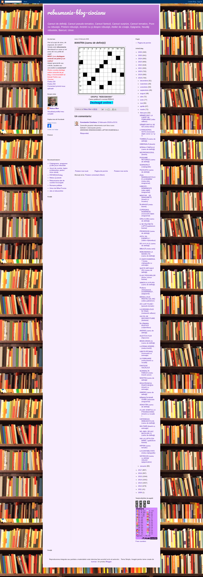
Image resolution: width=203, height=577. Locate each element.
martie (142, 109)
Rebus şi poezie (55, 178)
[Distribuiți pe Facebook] (113, 109)
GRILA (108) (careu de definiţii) (147, 220)
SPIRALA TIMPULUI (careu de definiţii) (147, 148)
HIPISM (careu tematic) (145, 447)
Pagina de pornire (101, 171)
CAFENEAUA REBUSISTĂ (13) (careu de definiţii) (147, 421)
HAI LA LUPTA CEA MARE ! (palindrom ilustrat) (148, 440)
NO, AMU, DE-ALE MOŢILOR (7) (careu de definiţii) (147, 433)
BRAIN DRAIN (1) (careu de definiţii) (147, 342)
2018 (140, 78)
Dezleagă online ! (101, 102)
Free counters (141, 541)
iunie (142, 100)
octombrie (144, 87)
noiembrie (144, 84)
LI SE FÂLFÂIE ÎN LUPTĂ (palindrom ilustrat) (147, 226)
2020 (140, 71)
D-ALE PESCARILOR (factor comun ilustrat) (147, 277)
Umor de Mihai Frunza (58, 188)
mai (141, 103)
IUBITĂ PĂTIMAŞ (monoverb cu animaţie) (146, 353)
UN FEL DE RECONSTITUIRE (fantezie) (147, 318)
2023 (140, 62)
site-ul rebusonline (56, 191)
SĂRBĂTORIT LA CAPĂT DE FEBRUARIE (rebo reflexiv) (147, 118)
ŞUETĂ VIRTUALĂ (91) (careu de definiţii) (147, 270)
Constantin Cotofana (88, 122)
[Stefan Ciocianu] (49, 127)
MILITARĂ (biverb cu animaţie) (147, 427)
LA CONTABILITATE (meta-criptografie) (147, 452)
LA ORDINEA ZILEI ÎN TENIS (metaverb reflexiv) (147, 311)
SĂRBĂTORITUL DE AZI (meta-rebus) (147, 126)
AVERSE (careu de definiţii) (147, 332)
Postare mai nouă (81, 171)
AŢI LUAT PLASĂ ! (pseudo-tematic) (147, 305)
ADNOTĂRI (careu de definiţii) (146, 406)
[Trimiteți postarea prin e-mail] (102, 109)
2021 (140, 68)
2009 (140, 492)
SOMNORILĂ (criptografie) (145, 166)
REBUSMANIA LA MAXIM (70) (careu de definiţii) (147, 254)
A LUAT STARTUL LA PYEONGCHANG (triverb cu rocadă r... (147, 413)
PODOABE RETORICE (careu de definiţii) (147, 160)
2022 (140, 65)
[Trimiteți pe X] (111, 109)
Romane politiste (56, 185)
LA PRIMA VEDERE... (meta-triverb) (148, 347)
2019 (140, 74)
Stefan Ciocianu (51, 123)
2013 (140, 483)
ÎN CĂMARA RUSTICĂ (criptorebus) (145, 325)
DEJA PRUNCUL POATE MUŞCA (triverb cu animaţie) (146, 386)
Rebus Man (54, 108)
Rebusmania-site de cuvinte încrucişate (57, 181)
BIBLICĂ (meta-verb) (147, 249)
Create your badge (52, 129)
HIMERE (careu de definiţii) (147, 393)
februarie (143, 113)
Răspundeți (84, 133)
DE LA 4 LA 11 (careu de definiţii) (148, 244)
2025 (140, 55)
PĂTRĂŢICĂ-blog (56, 175)
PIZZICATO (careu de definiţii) (147, 171)
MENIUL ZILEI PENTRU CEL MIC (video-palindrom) (147, 299)
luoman (94, 562)
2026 (140, 52)
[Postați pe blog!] (108, 109)
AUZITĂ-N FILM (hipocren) (146, 337)
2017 (140, 470)
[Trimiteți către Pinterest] (115, 109)
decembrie (144, 81)
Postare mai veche (121, 171)
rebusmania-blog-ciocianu (76, 12)
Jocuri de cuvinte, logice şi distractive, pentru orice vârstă (58, 170)
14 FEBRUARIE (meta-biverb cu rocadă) (146, 360)
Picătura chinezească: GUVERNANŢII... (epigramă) (147, 291)
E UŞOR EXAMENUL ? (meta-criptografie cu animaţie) (147, 262)
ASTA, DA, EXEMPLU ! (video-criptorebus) (148, 238)
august (143, 93)
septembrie (144, 90)
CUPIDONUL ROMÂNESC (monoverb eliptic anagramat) (147, 213)
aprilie (142, 106)
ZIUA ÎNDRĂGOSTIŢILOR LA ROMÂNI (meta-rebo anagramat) (147, 179)
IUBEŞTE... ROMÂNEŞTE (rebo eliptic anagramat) (146, 189)
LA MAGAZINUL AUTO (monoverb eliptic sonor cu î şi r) (147, 133)
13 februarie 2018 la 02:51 (107, 122)
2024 (140, 58)
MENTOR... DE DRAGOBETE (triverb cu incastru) (146, 198)
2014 (140, 480)
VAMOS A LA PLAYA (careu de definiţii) (147, 284)
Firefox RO (51, 84)
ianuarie (143, 466)
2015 (140, 476)
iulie (142, 97)
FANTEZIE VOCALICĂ (145, 367)
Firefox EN (51, 82)
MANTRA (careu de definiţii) (147, 379)
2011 (140, 489)
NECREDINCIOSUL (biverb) (147, 153)
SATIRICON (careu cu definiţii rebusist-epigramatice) (147, 459)
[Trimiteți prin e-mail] (106, 109)
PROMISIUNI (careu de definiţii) (147, 232)
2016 (140, 473)
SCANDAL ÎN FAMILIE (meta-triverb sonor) (146, 373)
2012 (140, 486)
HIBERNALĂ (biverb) (147, 144)
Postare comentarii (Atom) (95, 175)
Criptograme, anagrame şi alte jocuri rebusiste (58, 164)
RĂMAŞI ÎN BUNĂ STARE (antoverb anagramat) (147, 399)
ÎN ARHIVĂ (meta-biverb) (146, 205)
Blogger (108, 562)
